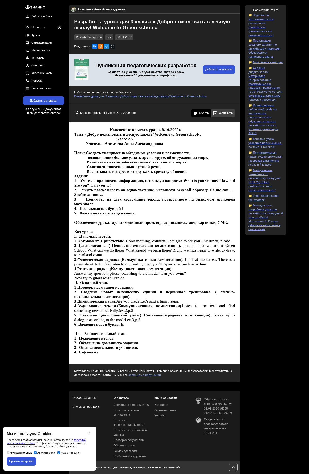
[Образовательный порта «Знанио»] (34, 8)
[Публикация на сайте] (60, 27)
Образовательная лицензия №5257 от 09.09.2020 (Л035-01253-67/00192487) (218, 406)
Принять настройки (21, 461)
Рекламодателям (125, 451)
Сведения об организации (132, 404)
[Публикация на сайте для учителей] (81, 69)
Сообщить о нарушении (130, 456)
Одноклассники (165, 410)
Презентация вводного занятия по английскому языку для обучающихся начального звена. (264, 48)
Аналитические (46, 452)
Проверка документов (129, 440)
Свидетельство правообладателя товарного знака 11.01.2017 (216, 426)
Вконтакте (161, 404)
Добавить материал (43, 100)
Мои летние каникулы (268, 62)
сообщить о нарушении (144, 374)
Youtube (159, 415)
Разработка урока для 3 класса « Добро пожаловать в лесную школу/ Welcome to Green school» (140, 96)
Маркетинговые (70, 452)
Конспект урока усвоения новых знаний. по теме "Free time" (265, 143)
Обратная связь (124, 445)
